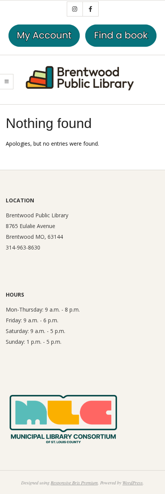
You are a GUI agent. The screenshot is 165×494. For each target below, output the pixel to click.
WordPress (132, 482)
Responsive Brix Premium (74, 482)
